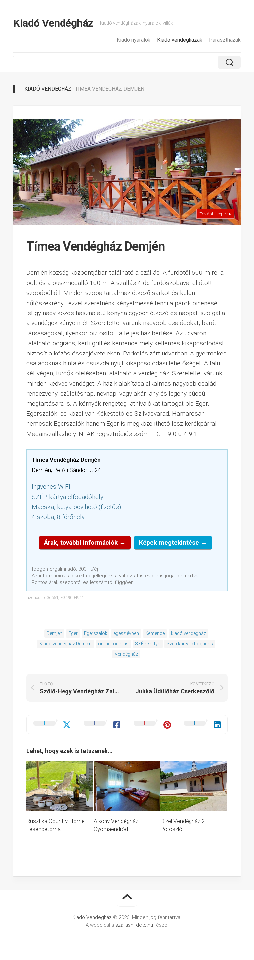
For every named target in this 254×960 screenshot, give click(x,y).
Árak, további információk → (85, 542)
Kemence (155, 633)
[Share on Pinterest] (152, 724)
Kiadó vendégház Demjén (65, 643)
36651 (52, 597)
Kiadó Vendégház (53, 23)
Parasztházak (225, 40)
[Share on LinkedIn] (202, 724)
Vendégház (126, 654)
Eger (73, 633)
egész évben (126, 633)
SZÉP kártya (147, 643)
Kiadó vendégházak (179, 40)
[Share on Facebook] (102, 724)
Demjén (54, 633)
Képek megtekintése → (173, 542)
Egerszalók (95, 633)
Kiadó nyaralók (133, 40)
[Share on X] (52, 724)
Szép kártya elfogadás (190, 643)
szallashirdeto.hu (134, 925)
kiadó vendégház (188, 633)
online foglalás (113, 643)
